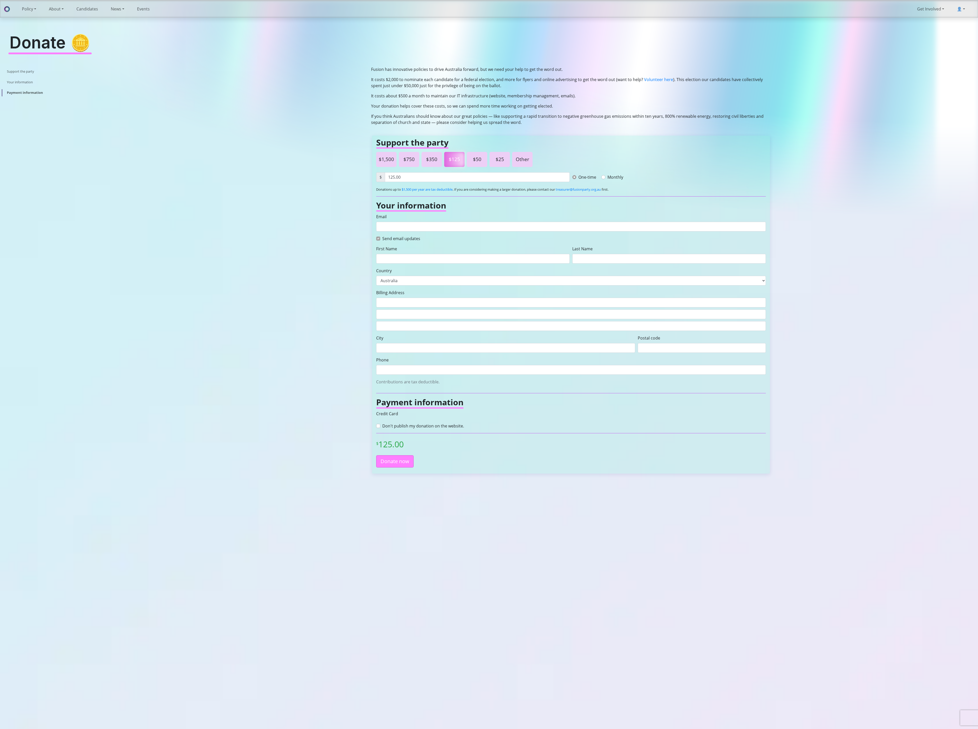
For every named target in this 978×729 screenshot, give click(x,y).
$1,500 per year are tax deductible (427, 189)
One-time (587, 177)
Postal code (649, 338)
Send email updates (401, 238)
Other (522, 159)
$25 (500, 159)
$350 (431, 159)
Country (384, 271)
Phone (382, 360)
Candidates (87, 9)
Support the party (20, 71)
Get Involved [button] (929, 9)
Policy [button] (27, 9)
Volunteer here (658, 79)
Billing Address (390, 292)
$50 (477, 159)
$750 (409, 159)
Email (381, 216)
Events (143, 9)
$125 (454, 159)
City (379, 338)
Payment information (25, 92)
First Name (386, 249)
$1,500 (386, 159)
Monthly (615, 177)
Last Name (582, 249)
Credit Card (387, 413)
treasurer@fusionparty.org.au (578, 189)
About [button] (55, 9)
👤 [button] (959, 9)
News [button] (116, 9)
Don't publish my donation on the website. (423, 426)
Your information (20, 82)
